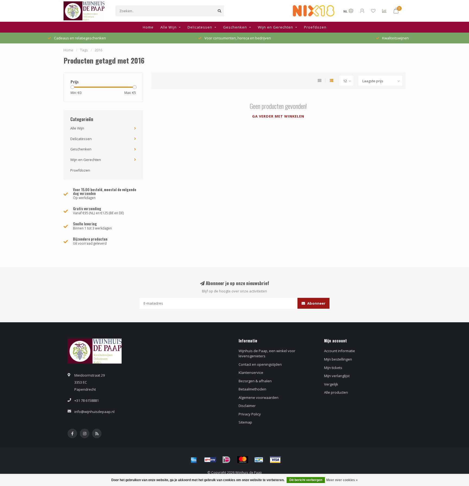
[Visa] (275, 460)
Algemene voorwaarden (258, 397)
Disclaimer (247, 405)
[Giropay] (210, 460)
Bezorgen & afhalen (255, 380)
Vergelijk (331, 384)
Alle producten (336, 392)
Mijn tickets (333, 367)
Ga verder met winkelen (278, 116)
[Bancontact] (259, 460)
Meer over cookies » (342, 480)
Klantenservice (251, 372)
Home (148, 27)
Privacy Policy (250, 414)
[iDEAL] (226, 460)
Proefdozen (315, 27)
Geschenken (235, 27)
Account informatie (339, 350)
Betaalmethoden (252, 389)
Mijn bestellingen (338, 359)
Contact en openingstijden (260, 364)
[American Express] (194, 460)
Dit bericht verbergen (305, 480)
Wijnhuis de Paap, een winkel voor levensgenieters (267, 353)
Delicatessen (200, 27)
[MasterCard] (242, 460)
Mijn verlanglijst (337, 375)
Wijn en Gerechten (275, 27)
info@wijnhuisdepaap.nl (94, 411)
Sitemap (245, 422)
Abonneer (315, 303)
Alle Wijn (168, 27)
